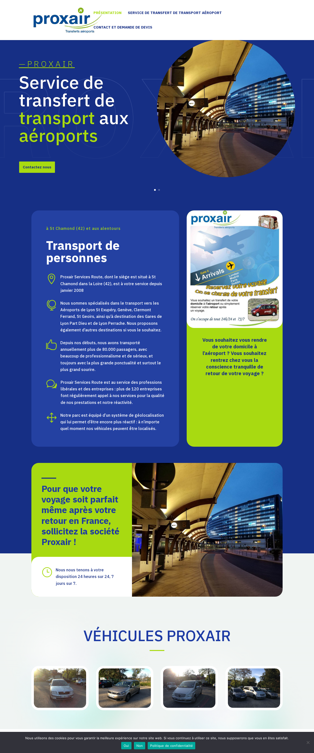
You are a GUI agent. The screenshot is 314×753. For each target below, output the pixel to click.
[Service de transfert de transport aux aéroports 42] (60, 706)
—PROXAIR (47, 64)
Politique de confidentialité (171, 746)
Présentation (107, 13)
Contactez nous (37, 167)
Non (139, 746)
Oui (126, 746)
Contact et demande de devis (122, 28)
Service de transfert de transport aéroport (175, 13)
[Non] (307, 742)
